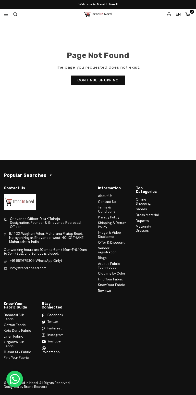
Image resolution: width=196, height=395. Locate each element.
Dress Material (147, 215)
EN (178, 14)
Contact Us (107, 202)
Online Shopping (143, 201)
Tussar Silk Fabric (17, 352)
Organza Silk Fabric (14, 344)
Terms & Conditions (106, 209)
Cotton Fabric (15, 325)
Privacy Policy (108, 217)
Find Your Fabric (110, 279)
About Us (105, 196)
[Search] (15, 14)
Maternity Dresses (143, 228)
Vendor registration (107, 250)
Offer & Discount (111, 242)
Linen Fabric (13, 336)
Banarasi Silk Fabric (14, 317)
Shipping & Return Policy (112, 225)
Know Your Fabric (111, 285)
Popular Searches (28, 175)
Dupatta (142, 221)
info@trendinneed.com (28, 268)
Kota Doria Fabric (17, 330)
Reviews (104, 291)
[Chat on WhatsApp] (14, 379)
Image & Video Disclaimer (109, 234)
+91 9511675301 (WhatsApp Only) (36, 260)
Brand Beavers (35, 387)
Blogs (102, 258)
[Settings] (169, 14)
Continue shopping (98, 80)
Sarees (141, 209)
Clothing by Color (111, 273)
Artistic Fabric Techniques (109, 266)
